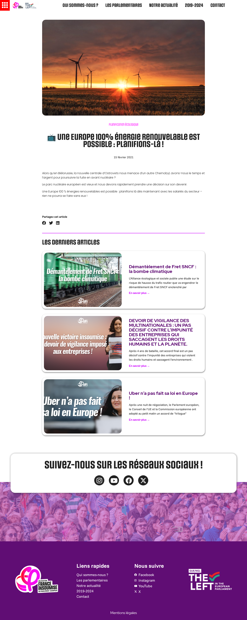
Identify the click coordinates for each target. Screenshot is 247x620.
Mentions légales (123, 612)
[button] (44, 223)
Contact (217, 5)
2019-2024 (194, 5)
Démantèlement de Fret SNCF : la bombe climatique (162, 269)
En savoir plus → (139, 293)
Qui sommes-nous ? (80, 5)
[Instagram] (99, 480)
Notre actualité (163, 5)
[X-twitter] (143, 480)
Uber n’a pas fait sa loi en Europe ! (163, 395)
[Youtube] (114, 480)
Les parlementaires (123, 5)
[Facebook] (129, 480)
